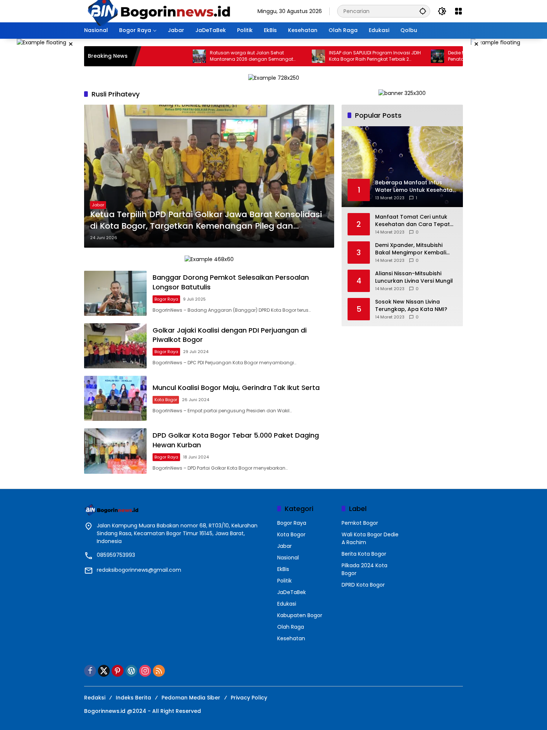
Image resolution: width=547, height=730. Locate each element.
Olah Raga (290, 627)
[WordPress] (131, 671)
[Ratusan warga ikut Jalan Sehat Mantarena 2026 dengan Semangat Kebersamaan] (174, 56)
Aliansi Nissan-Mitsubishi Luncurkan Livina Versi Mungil (414, 277)
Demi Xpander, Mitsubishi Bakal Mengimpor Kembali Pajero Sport (410, 249)
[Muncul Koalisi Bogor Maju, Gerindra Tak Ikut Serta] (115, 398)
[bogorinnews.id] (158, 11)
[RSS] (159, 671)
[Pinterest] (118, 671)
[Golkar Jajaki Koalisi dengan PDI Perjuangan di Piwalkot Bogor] (115, 345)
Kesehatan (291, 638)
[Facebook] (90, 671)
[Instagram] (145, 671)
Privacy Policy (249, 697)
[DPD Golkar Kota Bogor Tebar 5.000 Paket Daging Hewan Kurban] (115, 450)
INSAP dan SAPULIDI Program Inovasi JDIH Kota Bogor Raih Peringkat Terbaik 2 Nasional (350, 56)
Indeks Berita (133, 697)
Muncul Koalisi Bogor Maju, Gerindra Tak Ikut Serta (236, 387)
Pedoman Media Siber (190, 697)
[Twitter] (104, 671)
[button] (422, 11)
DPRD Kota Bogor (363, 584)
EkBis (283, 569)
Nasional (288, 557)
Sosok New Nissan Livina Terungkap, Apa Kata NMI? (411, 305)
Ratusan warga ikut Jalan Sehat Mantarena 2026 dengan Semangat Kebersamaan (226, 56)
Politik (284, 580)
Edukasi (286, 603)
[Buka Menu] (458, 11)
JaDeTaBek (291, 592)
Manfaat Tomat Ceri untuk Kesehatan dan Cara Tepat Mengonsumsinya (412, 220)
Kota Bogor (165, 400)
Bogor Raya (166, 299)
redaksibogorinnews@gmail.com (139, 570)
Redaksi (94, 697)
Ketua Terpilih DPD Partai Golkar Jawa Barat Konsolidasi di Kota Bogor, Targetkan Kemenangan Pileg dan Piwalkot (206, 220)
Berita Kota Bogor (364, 554)
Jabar (98, 205)
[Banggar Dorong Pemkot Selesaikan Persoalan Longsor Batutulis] (115, 293)
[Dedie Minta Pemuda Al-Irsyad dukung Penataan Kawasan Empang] (412, 56)
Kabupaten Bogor (299, 615)
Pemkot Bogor (360, 523)
